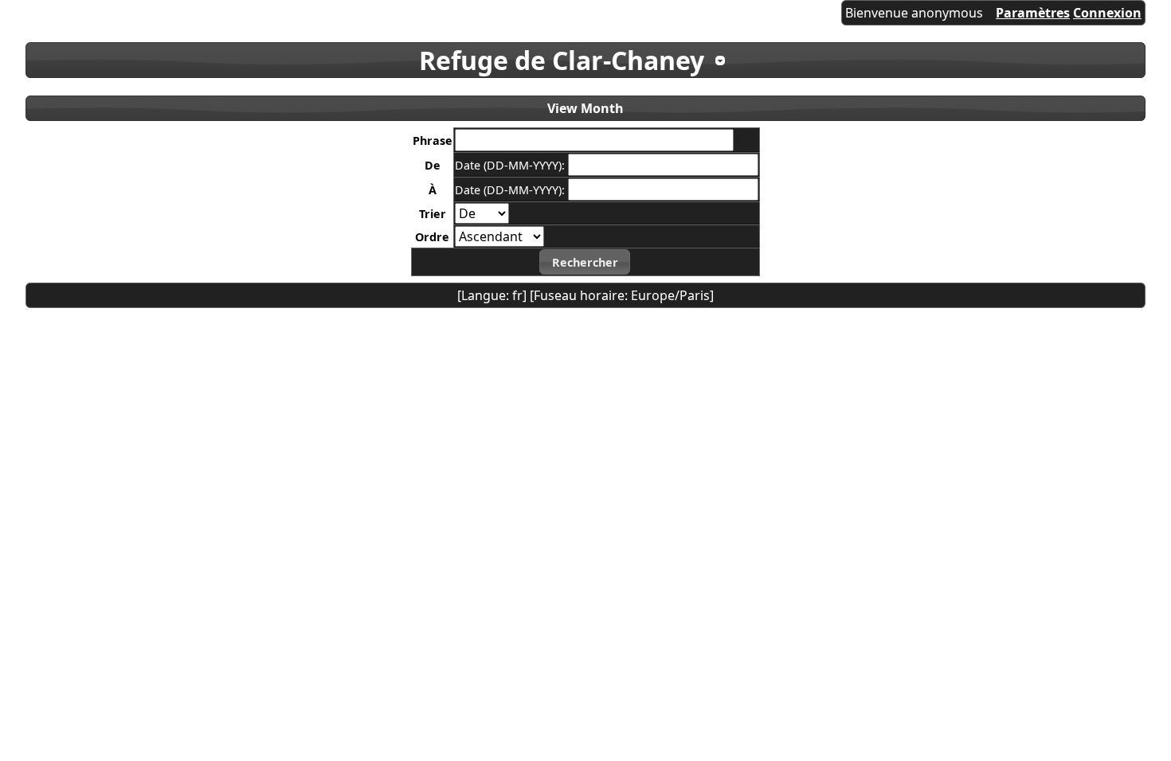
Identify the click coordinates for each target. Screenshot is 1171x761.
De (433, 165)
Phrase (432, 140)
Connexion (1107, 12)
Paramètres (1033, 12)
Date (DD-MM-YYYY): (511, 165)
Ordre (432, 236)
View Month (585, 108)
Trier (432, 213)
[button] (584, 262)
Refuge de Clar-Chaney (561, 60)
